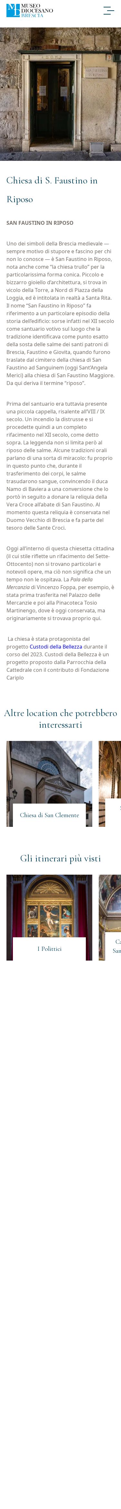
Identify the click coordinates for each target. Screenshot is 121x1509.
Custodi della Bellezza (56, 646)
